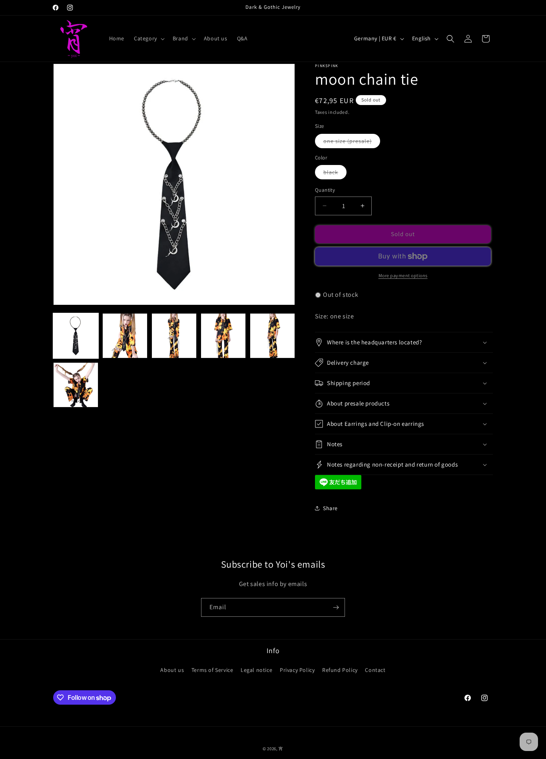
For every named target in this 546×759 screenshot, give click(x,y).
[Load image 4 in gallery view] (223, 335)
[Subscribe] (336, 607)
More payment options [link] (403, 275)
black (335, 173)
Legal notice (256, 670)
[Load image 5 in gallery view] (272, 335)
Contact (375, 670)
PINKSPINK (327, 65)
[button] (148, 38)
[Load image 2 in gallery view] (124, 335)
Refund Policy (340, 670)
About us (172, 670)
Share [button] (330, 508)
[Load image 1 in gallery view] (75, 335)
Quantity (325, 190)
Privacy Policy (297, 670)
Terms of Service (212, 670)
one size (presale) (351, 142)
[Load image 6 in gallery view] (75, 384)
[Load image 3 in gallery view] (174, 335)
